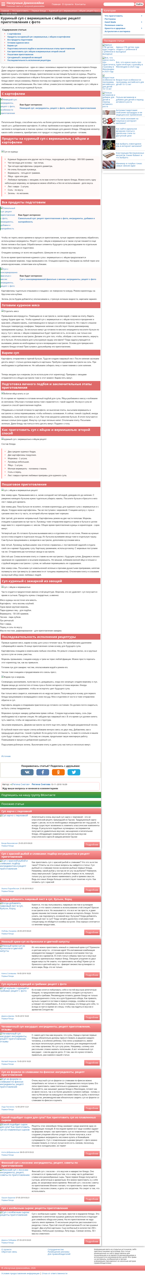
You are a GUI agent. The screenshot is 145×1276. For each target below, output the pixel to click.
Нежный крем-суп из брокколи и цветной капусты (35, 941)
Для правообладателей (59, 1254)
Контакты (80, 4)
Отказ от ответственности (54, 1273)
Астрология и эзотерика (117, 31)
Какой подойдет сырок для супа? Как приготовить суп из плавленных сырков (48, 1119)
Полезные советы (114, 25)
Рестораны (110, 19)
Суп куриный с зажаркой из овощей (24, 57)
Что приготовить (114, 15)
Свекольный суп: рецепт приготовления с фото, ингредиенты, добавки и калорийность (56, 220)
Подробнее (92, 844)
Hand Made (110, 22)
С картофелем (14, 34)
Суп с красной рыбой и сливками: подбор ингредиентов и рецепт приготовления (45, 855)
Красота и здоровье (115, 28)
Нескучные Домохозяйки (25, 3)
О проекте (67, 4)
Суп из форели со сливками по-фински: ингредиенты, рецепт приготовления (43, 1073)
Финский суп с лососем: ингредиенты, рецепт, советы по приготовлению (39, 1164)
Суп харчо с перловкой (16, 811)
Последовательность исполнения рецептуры (29, 60)
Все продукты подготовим (20, 39)
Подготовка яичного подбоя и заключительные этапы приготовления (41, 48)
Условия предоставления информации (20, 1273)
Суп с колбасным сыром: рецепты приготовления (34, 1208)
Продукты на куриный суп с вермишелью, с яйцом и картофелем (38, 37)
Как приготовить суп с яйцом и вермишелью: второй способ (36, 51)
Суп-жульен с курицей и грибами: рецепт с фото (34, 984)
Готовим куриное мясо (18, 42)
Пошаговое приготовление (20, 54)
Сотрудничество (56, 1249)
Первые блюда (7, 846)
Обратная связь (9, 1252)
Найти (139, 4)
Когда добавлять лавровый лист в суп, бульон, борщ (36, 899)
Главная (56, 4)
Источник (6, 756)
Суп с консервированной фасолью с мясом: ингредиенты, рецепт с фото (58, 279)
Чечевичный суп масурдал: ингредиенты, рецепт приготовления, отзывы (45, 1028)
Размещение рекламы (58, 1252)
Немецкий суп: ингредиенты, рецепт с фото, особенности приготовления (58, 108)
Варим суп (12, 45)
